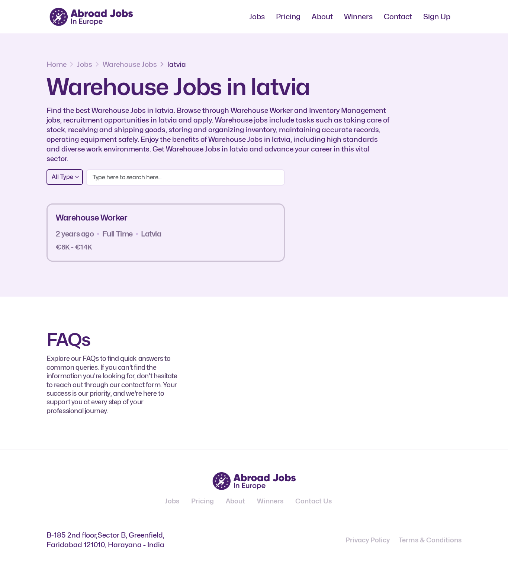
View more (250, 232)
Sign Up (436, 16)
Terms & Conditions (430, 540)
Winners (358, 16)
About (322, 16)
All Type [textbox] (62, 176)
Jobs (257, 16)
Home (56, 64)
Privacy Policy (367, 540)
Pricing (288, 16)
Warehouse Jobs (130, 64)
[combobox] (64, 177)
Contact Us (313, 501)
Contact (398, 16)
